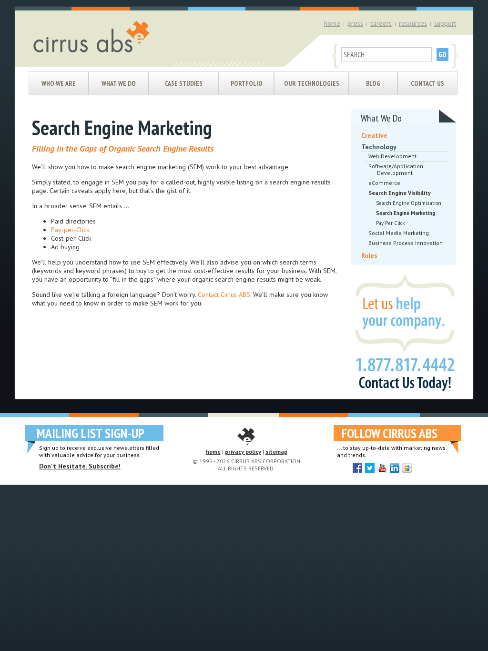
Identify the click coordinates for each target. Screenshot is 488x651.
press (355, 23)
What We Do (119, 83)
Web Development (392, 156)
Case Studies (184, 83)
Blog (373, 83)
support (445, 23)
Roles (369, 255)
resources (413, 23)
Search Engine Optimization (408, 203)
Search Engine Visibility (399, 192)
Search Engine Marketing (405, 213)
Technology (378, 146)
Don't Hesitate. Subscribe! (80, 466)
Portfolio (247, 83)
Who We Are (58, 83)
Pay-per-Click (70, 229)
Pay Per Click (390, 223)
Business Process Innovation (405, 242)
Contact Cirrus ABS (224, 294)
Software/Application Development (395, 169)
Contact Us (427, 83)
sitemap (276, 451)
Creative (374, 135)
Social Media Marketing (398, 232)
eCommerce (384, 182)
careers (381, 23)
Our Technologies (311, 83)
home (332, 23)
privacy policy (243, 451)
